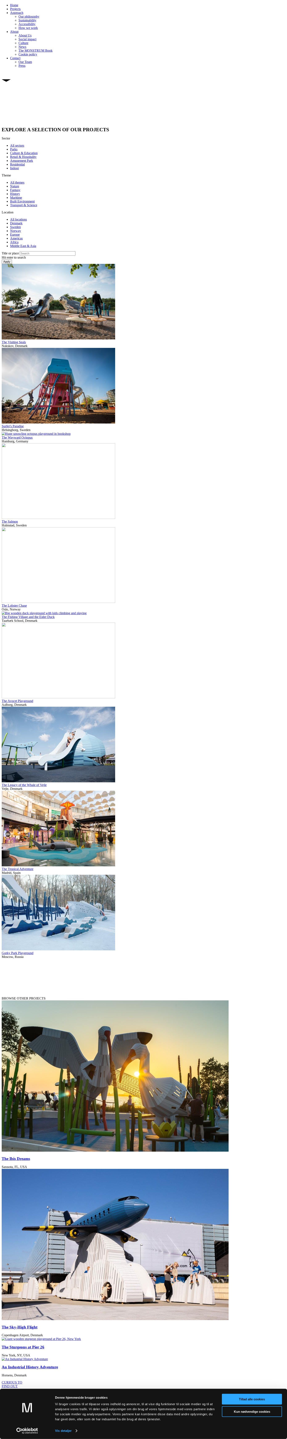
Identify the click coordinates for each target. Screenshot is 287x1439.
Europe (15, 234)
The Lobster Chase (14, 605)
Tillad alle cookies (252, 1399)
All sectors (17, 145)
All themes (17, 182)
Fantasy (15, 190)
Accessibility (27, 24)
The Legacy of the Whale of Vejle (24, 785)
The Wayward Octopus (17, 437)
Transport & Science (23, 205)
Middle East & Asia (23, 246)
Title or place (10, 253)
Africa (14, 242)
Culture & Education (24, 153)
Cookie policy (27, 54)
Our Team (25, 62)
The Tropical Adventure (17, 869)
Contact (15, 58)
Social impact (27, 39)
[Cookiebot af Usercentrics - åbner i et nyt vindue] (27, 1431)
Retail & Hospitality (23, 157)
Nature (14, 186)
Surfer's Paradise (13, 426)
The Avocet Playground (17, 701)
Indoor (14, 168)
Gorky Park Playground (17, 953)
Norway (15, 231)
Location (7, 212)
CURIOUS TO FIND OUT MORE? (12, 1386)
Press (21, 65)
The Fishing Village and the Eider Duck (28, 617)
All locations (18, 219)
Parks (13, 149)
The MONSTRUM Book (35, 50)
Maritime (16, 197)
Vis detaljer (63, 1430)
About (14, 31)
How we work (28, 28)
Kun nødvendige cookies (252, 1411)
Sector (6, 138)
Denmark (16, 223)
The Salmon (10, 521)
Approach (16, 12)
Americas (16, 238)
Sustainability (27, 20)
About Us (25, 35)
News (22, 47)
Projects (15, 9)
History (15, 194)
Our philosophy (28, 16)
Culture (23, 43)
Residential (17, 164)
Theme (6, 175)
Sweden (15, 227)
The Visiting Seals (14, 342)
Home (14, 5)
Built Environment (22, 201)
